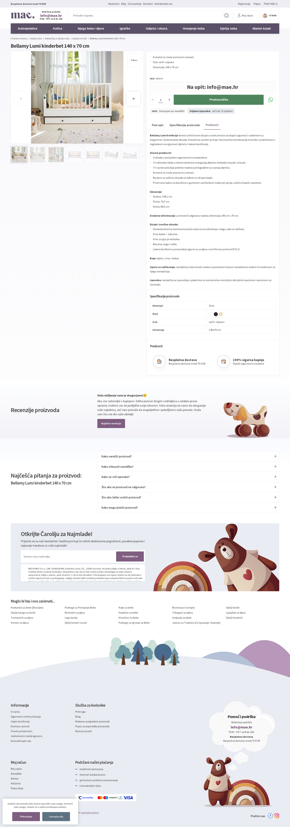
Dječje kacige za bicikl (23, 612)
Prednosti (212, 125)
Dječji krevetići (234, 617)
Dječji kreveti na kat (76, 622)
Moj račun (16, 768)
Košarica (16, 783)
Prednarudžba (218, 99)
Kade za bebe (126, 607)
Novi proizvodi (83, 731)
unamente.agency (90, 812)
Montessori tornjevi (183, 607)
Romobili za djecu (75, 612)
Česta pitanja (134, 3)
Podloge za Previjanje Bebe (80, 607)
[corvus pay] (86, 797)
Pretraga (226, 15)
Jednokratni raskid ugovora (26, 736)
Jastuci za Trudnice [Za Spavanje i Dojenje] (196, 622)
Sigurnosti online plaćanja (26, 716)
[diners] (120, 797)
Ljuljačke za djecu (236, 612)
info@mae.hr (51, 15)
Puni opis (157, 125)
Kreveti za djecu (20, 622)
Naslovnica (113, 3)
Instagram (276, 815)
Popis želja (17, 788)
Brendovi (148, 3)
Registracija (244, 3)
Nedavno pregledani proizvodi (92, 721)
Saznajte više (56, 816)
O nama (15, 711)
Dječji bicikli (233, 607)
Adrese (14, 778)
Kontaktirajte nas (163, 3)
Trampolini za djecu (22, 617)
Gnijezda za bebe (181, 617)
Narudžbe (16, 773)
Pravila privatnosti (21, 731)
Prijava (257, 3)
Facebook (270, 815)
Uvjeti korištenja (20, 721)
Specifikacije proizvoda (185, 125)
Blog (123, 3)
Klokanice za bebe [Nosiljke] (27, 607)
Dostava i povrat (20, 726)
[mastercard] (100, 797)
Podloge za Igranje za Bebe (134, 622)
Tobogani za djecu (182, 612)
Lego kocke (71, 617)
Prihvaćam (26, 816)
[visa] (128, 797)
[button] (133, 99)
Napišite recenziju (111, 423)
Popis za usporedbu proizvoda (92, 726)
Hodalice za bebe (128, 612)
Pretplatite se (130, 556)
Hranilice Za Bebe (128, 617)
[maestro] (110, 797)
